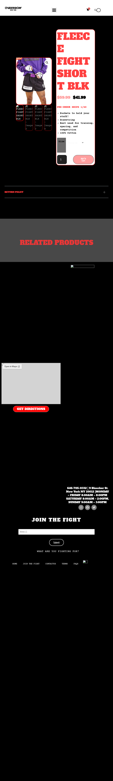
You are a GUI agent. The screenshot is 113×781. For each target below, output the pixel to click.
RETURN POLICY (14, 192)
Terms (65, 564)
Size (61, 141)
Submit (56, 542)
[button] (47, 62)
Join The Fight (31, 564)
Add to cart (83, 159)
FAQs (76, 564)
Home (14, 564)
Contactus (50, 564)
